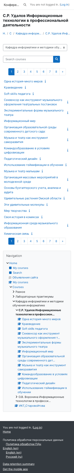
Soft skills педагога (17, 94)
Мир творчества (15, 211)
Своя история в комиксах (21, 217)
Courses (10, 33)
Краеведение (13, 87)
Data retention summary (19, 464)
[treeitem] (37, 334)
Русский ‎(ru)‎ (14, 456)
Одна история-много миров (23, 81)
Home (4, 33)
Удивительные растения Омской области (32, 198)
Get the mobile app (15, 469)
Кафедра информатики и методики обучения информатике (29, 33)
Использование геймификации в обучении (33, 165)
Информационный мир (19, 121)
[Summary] (45, 81)
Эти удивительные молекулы (24, 204)
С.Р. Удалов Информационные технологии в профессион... (58, 33)
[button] (25, 5)
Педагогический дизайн (20, 159)
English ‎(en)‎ (10, 448)
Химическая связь (16, 233)
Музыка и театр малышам (21, 171)
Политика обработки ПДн (23, 444)
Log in (64, 4)
